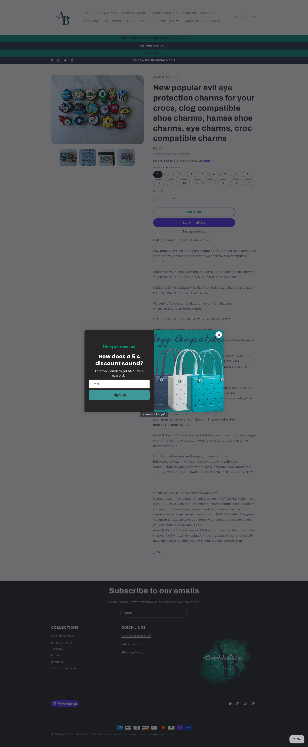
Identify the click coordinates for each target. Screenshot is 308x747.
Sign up (119, 395)
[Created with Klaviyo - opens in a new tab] (154, 414)
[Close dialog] (219, 335)
